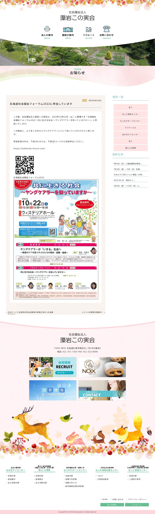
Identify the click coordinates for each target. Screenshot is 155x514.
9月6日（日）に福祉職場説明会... (128, 163)
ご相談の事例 (135, 479)
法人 (130, 141)
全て (130, 107)
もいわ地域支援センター (107, 469)
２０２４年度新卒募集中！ (92, 312)
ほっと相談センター (130, 114)
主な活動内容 (13, 482)
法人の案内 (112, 504)
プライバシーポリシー (137, 499)
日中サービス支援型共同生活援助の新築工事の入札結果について (30, 313)
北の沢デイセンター (130, 134)
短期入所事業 (71, 479)
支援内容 (12, 476)
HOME (105, 499)
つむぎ (100, 476)
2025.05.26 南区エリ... (124, 180)
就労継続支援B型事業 (75, 486)
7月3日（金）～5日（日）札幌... (128, 169)
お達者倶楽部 (103, 479)
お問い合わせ (118, 499)
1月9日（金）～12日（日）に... (127, 185)
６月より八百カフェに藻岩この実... (129, 174)
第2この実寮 (130, 148)
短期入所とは (71, 482)
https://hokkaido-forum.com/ (29, 148)
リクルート (137, 504)
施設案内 (12, 479)
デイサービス (130, 127)
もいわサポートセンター (130, 121)
